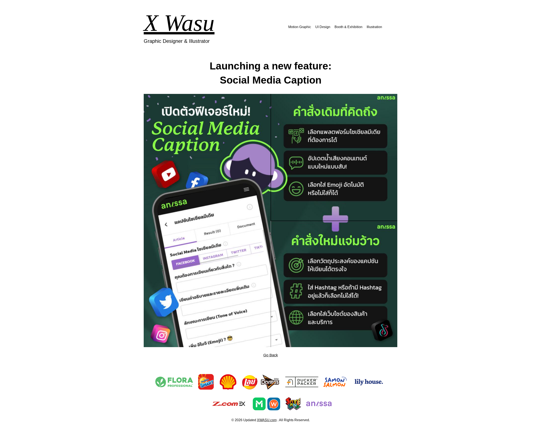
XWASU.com (267, 420)
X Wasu (179, 23)
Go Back (270, 355)
